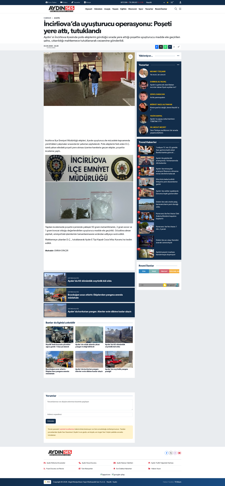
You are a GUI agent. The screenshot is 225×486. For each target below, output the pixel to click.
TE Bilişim (177, 482)
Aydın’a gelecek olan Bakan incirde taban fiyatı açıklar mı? (163, 86)
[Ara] (176, 9)
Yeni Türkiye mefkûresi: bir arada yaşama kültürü (164, 131)
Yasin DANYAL (156, 116)
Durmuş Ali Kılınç (158, 82)
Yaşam (115, 9)
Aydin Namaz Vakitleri (125, 463)
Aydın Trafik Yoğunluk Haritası (162, 463)
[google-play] (118, 475)
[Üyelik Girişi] (179, 2)
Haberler (47, 18)
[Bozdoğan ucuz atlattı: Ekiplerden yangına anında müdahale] (59, 359)
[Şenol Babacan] (143, 96)
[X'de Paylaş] (161, 47)
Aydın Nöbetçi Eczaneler (56, 463)
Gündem (98, 9)
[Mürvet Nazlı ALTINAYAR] (143, 107)
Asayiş (107, 9)
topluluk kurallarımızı (67, 429)
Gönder (50, 421)
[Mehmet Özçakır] (143, 73)
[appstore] (105, 475)
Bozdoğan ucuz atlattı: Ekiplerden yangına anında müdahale (57, 371)
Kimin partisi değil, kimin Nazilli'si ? (164, 109)
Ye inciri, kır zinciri (157, 75)
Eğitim (123, 9)
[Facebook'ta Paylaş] (156, 47)
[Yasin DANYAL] (143, 119)
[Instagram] (175, 453)
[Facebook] (167, 453)
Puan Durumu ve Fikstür (55, 469)
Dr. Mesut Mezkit (158, 127)
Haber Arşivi (156, 469)
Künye (88, 2)
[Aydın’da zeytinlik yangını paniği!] (119, 359)
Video (65, 2)
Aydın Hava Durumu (89, 463)
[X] (171, 453)
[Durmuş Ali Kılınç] (143, 84)
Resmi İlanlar (161, 9)
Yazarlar (77, 2)
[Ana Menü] (180, 9)
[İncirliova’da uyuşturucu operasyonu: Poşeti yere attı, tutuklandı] (89, 79)
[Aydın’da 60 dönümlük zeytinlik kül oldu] (119, 335)
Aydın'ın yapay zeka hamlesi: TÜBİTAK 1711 (162, 120)
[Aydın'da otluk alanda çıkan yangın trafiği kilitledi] (89, 335)
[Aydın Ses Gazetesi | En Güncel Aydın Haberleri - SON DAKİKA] (61, 9)
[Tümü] (178, 56)
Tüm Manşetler (87, 469)
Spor (141, 9)
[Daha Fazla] (170, 47)
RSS (48, 482)
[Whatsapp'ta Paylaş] (165, 47)
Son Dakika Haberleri (124, 469)
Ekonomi (132, 9)
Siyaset (88, 9)
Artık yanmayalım (157, 98)
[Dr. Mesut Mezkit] (143, 130)
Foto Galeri (52, 2)
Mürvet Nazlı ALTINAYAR (161, 104)
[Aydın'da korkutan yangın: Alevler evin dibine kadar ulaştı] (89, 359)
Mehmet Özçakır (157, 71)
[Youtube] (179, 453)
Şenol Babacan (157, 94)
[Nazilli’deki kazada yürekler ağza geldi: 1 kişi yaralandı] (59, 335)
